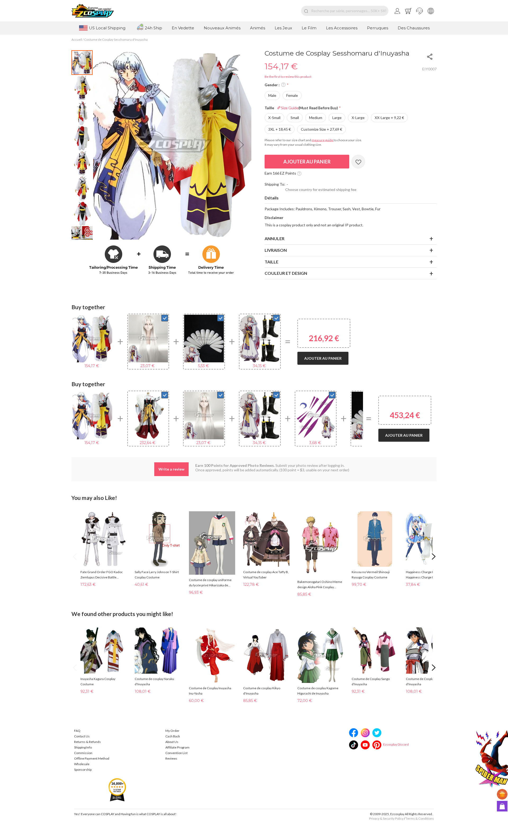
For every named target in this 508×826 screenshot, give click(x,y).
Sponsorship (83, 770)
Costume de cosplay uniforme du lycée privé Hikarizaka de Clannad (210, 583)
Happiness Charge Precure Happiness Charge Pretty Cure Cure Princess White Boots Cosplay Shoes (427, 575)
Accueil (76, 40)
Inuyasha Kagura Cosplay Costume (97, 681)
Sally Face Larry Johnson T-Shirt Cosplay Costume (157, 574)
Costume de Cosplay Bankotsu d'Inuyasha (427, 681)
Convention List (176, 753)
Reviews (171, 758)
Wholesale (81, 764)
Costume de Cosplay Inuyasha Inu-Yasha (210, 690)
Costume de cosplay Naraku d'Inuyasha (154, 681)
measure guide (323, 140)
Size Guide (309, 108)
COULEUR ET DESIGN (286, 273)
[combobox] (344, 11)
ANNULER (274, 238)
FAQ (77, 731)
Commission (83, 753)
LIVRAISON (276, 250)
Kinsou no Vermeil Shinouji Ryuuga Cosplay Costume (371, 574)
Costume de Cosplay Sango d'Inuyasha (371, 681)
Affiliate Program (177, 747)
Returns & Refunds (87, 742)
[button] (419, 10)
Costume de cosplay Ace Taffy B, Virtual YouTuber (266, 574)
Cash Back (172, 736)
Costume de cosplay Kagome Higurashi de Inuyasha (317, 690)
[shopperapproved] (117, 789)
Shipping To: (275, 184)
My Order (172, 731)
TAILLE (271, 261)
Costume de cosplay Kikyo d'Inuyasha (261, 690)
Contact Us (82, 736)
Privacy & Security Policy (386, 818)
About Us (171, 742)
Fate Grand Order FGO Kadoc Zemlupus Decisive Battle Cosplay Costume (101, 575)
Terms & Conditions (420, 818)
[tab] (351, 198)
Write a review (171, 469)
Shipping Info (83, 747)
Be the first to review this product (288, 77)
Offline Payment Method (91, 758)
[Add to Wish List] (358, 161)
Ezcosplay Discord (396, 744)
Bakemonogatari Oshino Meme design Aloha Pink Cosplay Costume (319, 585)
